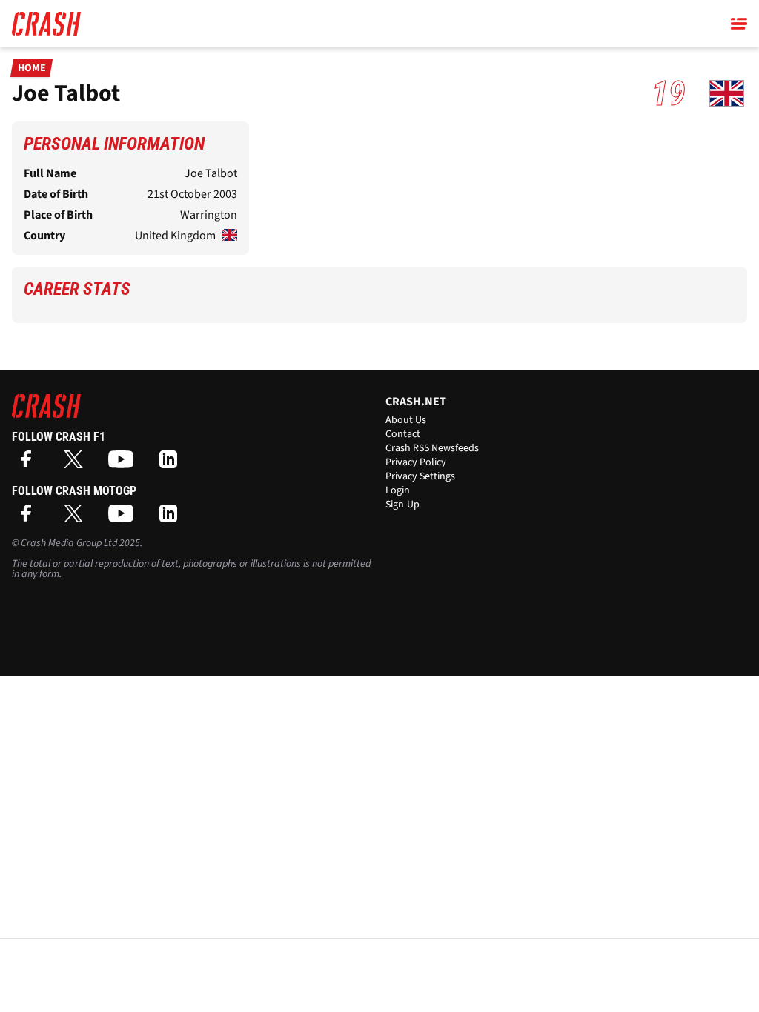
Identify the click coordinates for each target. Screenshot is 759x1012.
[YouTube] (124, 464)
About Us (405, 420)
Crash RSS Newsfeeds (432, 448)
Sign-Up (402, 504)
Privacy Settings (420, 476)
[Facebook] (29, 464)
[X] (77, 464)
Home (32, 68)
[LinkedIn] (172, 464)
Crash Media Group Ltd (69, 543)
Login (397, 490)
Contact (402, 434)
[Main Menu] (739, 24)
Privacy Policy (415, 462)
